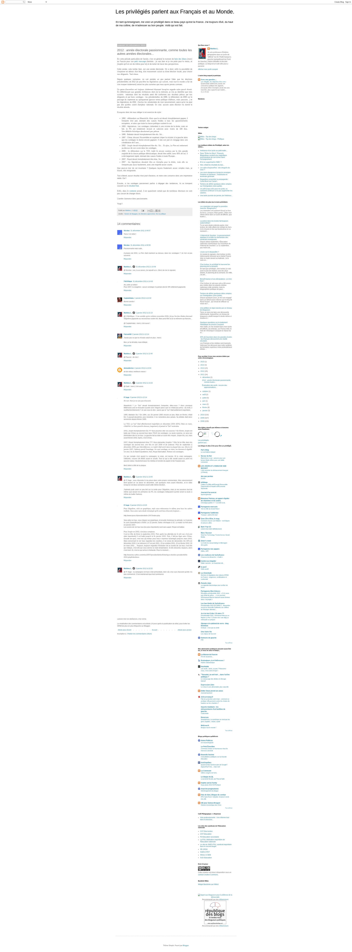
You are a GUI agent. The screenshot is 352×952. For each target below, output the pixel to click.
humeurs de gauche (208, 638)
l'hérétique (128, 281)
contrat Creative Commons (208, 875)
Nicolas (127, 231)
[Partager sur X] (154, 210)
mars (204, 404)
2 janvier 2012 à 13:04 (142, 368)
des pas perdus (207, 476)
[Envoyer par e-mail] (148, 210)
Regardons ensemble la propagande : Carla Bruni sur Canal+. (214, 180)
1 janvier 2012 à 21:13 (144, 313)
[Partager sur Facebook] (156, 210)
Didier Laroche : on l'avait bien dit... (212, 563)
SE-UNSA (203, 849)
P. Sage (126, 397)
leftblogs (204, 482)
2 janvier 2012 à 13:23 (144, 383)
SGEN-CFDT (205, 852)
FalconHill (127, 334)
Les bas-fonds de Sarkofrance (213, 603)
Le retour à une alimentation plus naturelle (215, 687)
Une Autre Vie (206, 632)
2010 (202, 415)
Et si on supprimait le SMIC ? (211, 162)
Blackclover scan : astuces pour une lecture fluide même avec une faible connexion (213, 460)
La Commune (206, 771)
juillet (204, 398)
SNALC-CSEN (205, 855)
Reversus (205, 717)
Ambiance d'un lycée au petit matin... (213, 151)
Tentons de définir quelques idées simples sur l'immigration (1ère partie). (216, 185)
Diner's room (206, 541)
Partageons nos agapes (210, 549)
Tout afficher (228, 643)
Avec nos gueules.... (209, 80)
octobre (205, 391)
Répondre (127, 237)
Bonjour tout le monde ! (208, 727)
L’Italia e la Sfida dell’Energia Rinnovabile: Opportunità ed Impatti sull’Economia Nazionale (214, 486)
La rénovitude (206, 573)
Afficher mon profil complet (208, 69)
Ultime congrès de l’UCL (209, 773)
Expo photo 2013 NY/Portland (211, 785)
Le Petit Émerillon (208, 747)
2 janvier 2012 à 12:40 (144, 354)
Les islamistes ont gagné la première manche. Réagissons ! (214, 207)
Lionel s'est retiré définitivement (211, 529)
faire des (177, 59)
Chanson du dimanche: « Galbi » (212, 557)
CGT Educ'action (206, 831)
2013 (202, 368)
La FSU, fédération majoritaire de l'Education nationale (212, 841)
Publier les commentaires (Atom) (139, 634)
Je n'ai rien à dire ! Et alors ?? (212, 613)
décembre (206, 377)
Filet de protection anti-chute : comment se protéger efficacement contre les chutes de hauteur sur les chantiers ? (215, 701)
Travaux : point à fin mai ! (209, 515)
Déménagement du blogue (209, 791)
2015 (202, 362)
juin (204, 401)
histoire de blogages (131, 214)
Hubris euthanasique (208, 662)
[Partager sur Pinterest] (159, 210)
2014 (202, 365)
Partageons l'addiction (209, 513)
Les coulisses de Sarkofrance (212, 555)
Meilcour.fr (205, 725)
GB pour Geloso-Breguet (210, 803)
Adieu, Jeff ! (205, 551)
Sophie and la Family (209, 783)
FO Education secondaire (209, 837)
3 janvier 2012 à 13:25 (138, 505)
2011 (202, 375)
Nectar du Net (206, 456)
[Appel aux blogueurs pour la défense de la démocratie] (215, 897)
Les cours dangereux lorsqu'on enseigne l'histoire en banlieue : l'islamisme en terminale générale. (215, 174)
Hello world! (205, 569)
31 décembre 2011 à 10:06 (146, 267)
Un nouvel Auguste (207, 742)
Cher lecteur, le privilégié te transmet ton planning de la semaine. (215, 265)
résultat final (134, 186)
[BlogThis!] (151, 210)
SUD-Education (206, 858)
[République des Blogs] (215, 923)
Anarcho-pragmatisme (210, 789)
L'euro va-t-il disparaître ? (209, 252)
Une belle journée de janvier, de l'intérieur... (216, 196)
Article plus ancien (185, 630)
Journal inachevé (206, 693)
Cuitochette (204, 713)
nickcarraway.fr (207, 697)
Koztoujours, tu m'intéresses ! (212, 660)
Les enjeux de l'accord (208, 634)
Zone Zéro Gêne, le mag (210, 519)
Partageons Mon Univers (210, 591)
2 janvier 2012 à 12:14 (140, 334)
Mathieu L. (128, 267)
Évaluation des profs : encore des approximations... (214, 386)
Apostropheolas (206, 494)
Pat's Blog (205, 450)
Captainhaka (129, 298)
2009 (202, 418)
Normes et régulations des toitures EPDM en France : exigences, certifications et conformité (215, 577)
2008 (202, 421)
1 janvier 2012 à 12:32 (142, 298)
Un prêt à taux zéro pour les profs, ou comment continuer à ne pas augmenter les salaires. (216, 191)
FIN (202, 640)
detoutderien (129, 368)
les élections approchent (147, 214)
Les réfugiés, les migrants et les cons (213, 82)
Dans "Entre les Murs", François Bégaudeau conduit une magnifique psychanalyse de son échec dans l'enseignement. (213, 156)
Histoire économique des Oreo (211, 805)
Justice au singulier (208, 561)
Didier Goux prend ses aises (212, 691)
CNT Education (205, 834)
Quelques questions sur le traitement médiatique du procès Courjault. (213, 323)
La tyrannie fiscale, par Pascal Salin (213, 779)
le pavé (204, 567)
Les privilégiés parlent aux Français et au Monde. (175, 12)
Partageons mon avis (209, 507)
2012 (202, 371)
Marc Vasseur (206, 533)
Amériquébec (206, 763)
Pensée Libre (206, 583)
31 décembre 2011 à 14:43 (143, 281)
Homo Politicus (207, 740)
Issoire (203, 478)
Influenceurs (223, 899)
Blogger (186, 945)
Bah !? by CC (206, 527)
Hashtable (205, 666)
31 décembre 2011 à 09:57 (140, 231)
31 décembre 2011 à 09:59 (140, 245)
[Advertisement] (152, 35)
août (204, 394)
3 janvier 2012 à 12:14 (138, 397)
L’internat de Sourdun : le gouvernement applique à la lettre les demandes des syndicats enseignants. (215, 237)
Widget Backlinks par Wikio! (208, 884)
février (204, 407)
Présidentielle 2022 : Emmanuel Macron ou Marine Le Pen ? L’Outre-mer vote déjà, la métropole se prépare (215, 617)
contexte (132, 191)
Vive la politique (161, 214)
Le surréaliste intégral (208, 452)
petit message (140, 61)
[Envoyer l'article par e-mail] (143, 210)
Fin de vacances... (207, 656)
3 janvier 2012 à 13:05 (144, 477)
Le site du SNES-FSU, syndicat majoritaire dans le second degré (216, 845)
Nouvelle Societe (207, 755)
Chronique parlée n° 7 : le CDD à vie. (213, 503)
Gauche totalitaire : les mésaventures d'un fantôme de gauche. (213, 709)
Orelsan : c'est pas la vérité (210, 628)
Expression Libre (207, 685)
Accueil (154, 630)
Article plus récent (124, 630)
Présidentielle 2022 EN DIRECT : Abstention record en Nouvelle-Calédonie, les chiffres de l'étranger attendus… (215, 607)
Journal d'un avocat (208, 492)
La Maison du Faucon (209, 655)
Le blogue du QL (207, 777)
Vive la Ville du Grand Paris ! (210, 509)
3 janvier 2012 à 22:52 (144, 568)
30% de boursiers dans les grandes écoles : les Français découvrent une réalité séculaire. (216, 339)
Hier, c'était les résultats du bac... (212, 165)
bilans (184, 59)
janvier (205, 411)
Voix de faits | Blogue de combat (213, 795)
